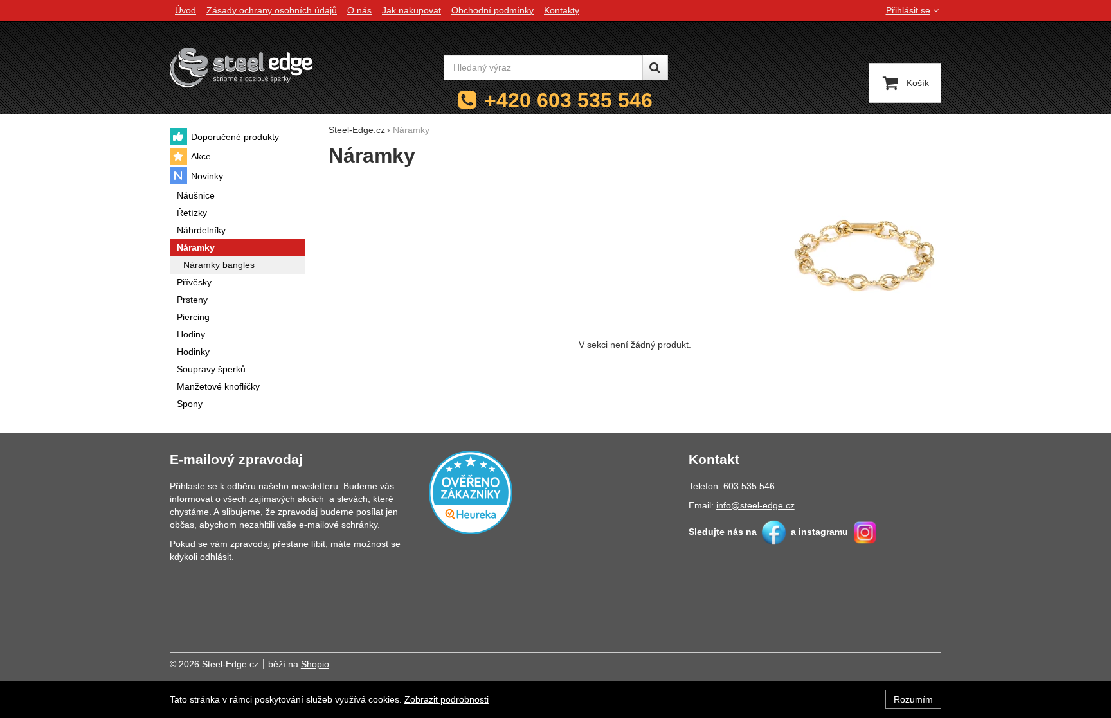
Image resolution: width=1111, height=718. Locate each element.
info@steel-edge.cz (755, 505)
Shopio (315, 664)
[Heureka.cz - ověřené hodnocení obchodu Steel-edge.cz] (470, 491)
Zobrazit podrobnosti (446, 699)
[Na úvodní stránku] (241, 67)
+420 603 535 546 (568, 100)
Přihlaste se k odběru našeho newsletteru (254, 486)
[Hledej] (655, 67)
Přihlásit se (908, 10)
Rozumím (913, 699)
